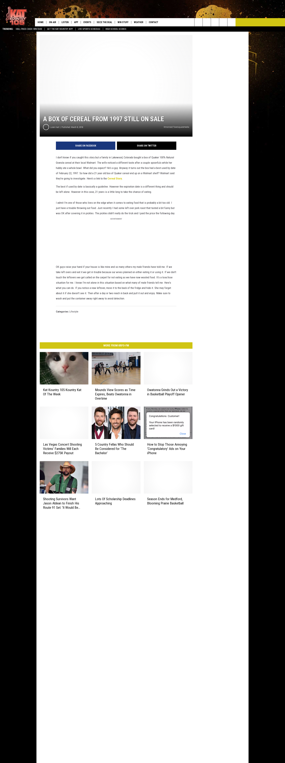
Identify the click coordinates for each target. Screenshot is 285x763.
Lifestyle (73, 311)
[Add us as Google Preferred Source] (207, 22)
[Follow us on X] (223, 22)
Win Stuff (123, 22)
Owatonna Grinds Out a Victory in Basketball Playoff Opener (167, 392)
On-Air (52, 22)
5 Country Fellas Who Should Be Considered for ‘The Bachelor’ (114, 448)
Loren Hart (54, 127)
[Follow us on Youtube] (231, 22)
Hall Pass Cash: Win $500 (29, 29)
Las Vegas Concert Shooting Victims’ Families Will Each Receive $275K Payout (62, 448)
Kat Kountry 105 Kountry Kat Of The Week (62, 392)
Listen (65, 22)
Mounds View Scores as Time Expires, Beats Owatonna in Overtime (115, 394)
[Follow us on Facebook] (215, 22)
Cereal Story (115, 178)
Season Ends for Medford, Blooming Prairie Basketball (165, 501)
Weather (138, 22)
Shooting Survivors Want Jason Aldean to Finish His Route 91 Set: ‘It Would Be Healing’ (61, 503)
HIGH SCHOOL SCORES (116, 29)
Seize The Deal (104, 22)
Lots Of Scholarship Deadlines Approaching (115, 501)
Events (87, 22)
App (76, 22)
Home (41, 22)
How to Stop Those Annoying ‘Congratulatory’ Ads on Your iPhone (167, 448)
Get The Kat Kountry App (60, 29)
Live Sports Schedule (89, 29)
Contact (153, 22)
